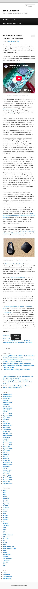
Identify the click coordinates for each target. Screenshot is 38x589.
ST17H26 (14, 342)
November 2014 (7, 462)
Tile (12, 113)
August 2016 (6, 437)
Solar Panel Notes (23, 380)
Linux (4, 529)
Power (4, 544)
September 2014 (7, 464)
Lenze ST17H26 (6, 338)
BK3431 (26, 341)
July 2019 (5, 412)
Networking (6, 537)
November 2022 (7, 396)
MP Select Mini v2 (8, 535)
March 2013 (6, 474)
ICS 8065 (5, 519)
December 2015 (7, 443)
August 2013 (6, 472)
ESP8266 (5, 506)
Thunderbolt (6, 560)
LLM (4, 531)
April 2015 (6, 458)
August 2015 (6, 451)
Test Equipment (7, 558)
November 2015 (7, 445)
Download (16, 335)
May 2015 (5, 456)
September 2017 (7, 425)
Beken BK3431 (6, 335)
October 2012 (6, 482)
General (5, 512)
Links (4, 527)
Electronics (11, 341)
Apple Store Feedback (15, 388)
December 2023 (7, 394)
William (5, 388)
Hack (4, 513)
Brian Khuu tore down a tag (18, 277)
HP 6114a (5, 515)
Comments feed (7, 576)
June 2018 (6, 420)
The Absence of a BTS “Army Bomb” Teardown (16, 369)
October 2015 (6, 447)
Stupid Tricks (6, 554)
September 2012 (7, 483)
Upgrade (5, 562)
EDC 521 (5, 500)
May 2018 (5, 421)
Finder (10, 342)
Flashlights (6, 508)
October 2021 (6, 398)
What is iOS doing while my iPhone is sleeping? (17, 363)
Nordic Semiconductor (9, 109)
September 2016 (7, 435)
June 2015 (6, 454)
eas (18, 41)
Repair (5, 550)
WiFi (4, 566)
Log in (5, 573)
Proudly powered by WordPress (19, 585)
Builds (5, 496)
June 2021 (6, 400)
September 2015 (7, 449)
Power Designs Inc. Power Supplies (12, 23)
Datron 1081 (6, 498)
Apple (4, 490)
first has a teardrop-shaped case (14, 264)
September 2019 (7, 408)
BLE (30, 341)
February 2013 (7, 476)
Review (5, 552)
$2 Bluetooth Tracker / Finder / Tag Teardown (13, 37)
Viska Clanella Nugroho (9, 376)
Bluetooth (5, 342)
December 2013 (7, 470)
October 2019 (6, 406)
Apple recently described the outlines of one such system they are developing (19, 215)
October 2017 (6, 423)
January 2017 (6, 431)
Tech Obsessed (11, 10)
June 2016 (6, 439)
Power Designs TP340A (9, 548)
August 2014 (6, 466)
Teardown (16, 341)
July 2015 (5, 452)
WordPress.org (7, 578)
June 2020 (6, 404)
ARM (4, 492)
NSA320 (5, 543)
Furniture (5, 510)
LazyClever (6, 525)
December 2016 (7, 433)
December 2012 (7, 478)
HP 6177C (5, 517)
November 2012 (7, 480)
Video (4, 564)
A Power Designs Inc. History (21, 386)
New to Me (6, 539)
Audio (4, 494)
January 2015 (6, 460)
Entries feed (6, 574)
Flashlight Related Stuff (9, 20)
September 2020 (7, 402)
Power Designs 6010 (8, 546)
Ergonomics (6, 504)
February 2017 (7, 429)
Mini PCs (5, 533)
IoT (4, 521)
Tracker (22, 342)
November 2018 (7, 414)
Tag (19, 342)
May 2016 (5, 441)
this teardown (7, 312)
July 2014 (5, 468)
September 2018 (7, 416)
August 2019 (6, 410)
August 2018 (6, 418)
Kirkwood (5, 523)
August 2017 (6, 427)
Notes (4, 541)
